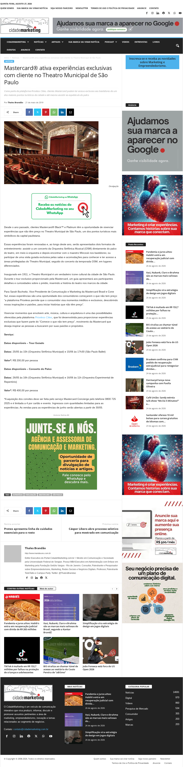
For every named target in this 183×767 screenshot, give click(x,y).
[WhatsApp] (174, 13)
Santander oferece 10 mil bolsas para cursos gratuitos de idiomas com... (162, 418)
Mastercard (44, 495)
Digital (128, 698)
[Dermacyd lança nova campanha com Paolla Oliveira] (135, 385)
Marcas (129, 724)
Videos (125, 42)
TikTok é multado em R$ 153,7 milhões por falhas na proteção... (162, 310)
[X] (169, 13)
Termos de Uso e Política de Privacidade (112, 8)
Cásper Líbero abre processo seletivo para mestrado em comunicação (93, 530)
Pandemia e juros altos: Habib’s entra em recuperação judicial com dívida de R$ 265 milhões (21, 626)
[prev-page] (112, 589)
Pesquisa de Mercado (136, 708)
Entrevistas (141, 42)
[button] (177, 46)
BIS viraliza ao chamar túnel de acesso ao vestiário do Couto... (161, 328)
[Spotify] (163, 13)
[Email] (70, 112)
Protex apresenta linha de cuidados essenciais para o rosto (28, 530)
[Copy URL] (86, 112)
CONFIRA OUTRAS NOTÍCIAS (20, 588)
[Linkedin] (158, 13)
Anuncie (141, 8)
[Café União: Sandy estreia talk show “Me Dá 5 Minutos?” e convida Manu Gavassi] (135, 402)
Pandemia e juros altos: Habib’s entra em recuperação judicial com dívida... (160, 256)
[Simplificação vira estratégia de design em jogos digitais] (100, 607)
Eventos (11, 49)
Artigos (56, 42)
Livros (156, 42)
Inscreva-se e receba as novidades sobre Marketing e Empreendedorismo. (152, 62)
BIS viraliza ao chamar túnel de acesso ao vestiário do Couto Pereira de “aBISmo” (60, 669)
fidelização (31, 495)
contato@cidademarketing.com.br (30, 729)
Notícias (38, 42)
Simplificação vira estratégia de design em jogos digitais (100, 625)
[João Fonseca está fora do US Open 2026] (100, 650)
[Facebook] (147, 13)
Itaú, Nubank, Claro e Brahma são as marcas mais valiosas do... (162, 276)
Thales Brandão (15, 102)
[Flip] (78, 112)
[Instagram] (152, 13)
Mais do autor (46, 588)
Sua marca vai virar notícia (32, 8)
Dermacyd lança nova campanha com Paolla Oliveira (158, 383)
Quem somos (7, 8)
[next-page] (116, 589)
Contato (154, 8)
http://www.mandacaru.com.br (38, 553)
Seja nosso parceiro (62, 8)
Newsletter (82, 8)
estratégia (18, 495)
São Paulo (57, 495)
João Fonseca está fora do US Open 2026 (99, 668)
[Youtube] (180, 13)
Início (6, 57)
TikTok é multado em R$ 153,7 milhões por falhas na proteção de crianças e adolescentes (21, 669)
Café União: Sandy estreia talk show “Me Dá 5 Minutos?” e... (162, 401)
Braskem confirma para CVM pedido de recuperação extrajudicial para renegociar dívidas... (162, 364)
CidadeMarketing (16, 42)
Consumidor (131, 714)
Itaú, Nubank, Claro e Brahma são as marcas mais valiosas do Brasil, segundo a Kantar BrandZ (60, 628)
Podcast (109, 42)
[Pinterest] (45, 112)
